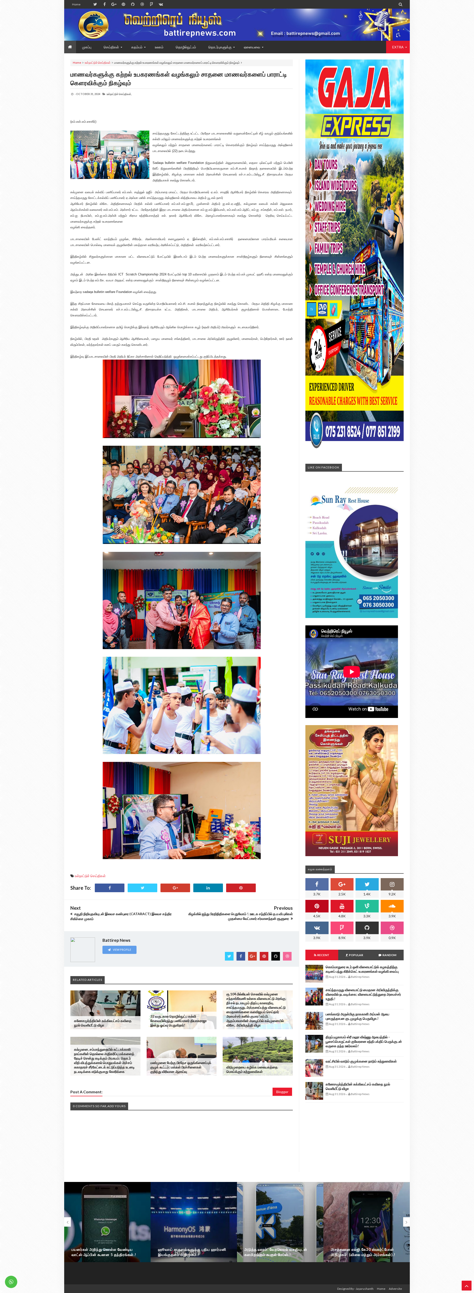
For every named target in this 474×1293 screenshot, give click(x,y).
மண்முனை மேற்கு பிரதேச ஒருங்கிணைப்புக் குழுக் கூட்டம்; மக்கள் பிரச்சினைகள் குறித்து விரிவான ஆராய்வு (180, 1067)
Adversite (395, 1289)
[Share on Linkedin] (208, 888)
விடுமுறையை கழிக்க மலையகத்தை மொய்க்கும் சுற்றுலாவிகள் (252, 1069)
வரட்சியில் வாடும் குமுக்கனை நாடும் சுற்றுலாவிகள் (361, 1061)
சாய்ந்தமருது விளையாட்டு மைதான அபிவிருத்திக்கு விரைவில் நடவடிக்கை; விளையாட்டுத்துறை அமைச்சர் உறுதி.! (363, 994)
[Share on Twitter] (142, 888)
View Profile (121, 949)
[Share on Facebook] (109, 888)
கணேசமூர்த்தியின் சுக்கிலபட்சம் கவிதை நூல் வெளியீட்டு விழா (103, 1023)
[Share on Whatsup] (241, 888)
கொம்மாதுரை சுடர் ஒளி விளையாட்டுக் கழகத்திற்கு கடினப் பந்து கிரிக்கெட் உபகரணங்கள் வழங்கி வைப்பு (362, 969)
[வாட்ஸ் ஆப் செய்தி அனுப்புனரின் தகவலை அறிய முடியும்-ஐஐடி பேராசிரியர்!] (366, 1231)
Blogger (282, 1092)
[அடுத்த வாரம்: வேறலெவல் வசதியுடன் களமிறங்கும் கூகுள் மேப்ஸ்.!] (194, 1231)
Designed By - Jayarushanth (355, 1289)
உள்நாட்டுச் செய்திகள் (98, 62)
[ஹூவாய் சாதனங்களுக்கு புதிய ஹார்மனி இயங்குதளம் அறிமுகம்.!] (107, 1231)
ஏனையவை (252, 47)
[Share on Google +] (175, 888)
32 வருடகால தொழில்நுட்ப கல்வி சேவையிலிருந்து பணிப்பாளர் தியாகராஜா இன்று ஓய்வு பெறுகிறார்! (178, 1020)
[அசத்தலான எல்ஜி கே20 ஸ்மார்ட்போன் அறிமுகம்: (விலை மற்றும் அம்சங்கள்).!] (280, 1231)
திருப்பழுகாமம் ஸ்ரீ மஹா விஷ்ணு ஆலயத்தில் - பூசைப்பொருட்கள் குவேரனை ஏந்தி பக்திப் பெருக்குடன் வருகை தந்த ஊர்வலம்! (364, 1041)
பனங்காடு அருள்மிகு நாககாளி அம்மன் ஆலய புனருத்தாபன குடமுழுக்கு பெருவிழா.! (357, 1016)
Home (76, 4)
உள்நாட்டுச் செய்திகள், (119, 94)
